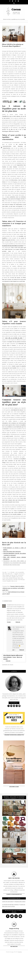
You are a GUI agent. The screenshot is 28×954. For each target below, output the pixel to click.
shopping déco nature (20, 901)
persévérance (9, 579)
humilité (11, 578)
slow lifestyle (21, 579)
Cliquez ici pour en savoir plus (14, 894)
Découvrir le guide (14, 786)
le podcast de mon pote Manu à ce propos (12, 245)
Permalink (18, 622)
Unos (12, 951)
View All (24, 864)
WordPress (20, 951)
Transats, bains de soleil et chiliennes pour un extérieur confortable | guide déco (14, 588)
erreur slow (5, 578)
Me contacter (14, 946)
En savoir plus (14, 703)
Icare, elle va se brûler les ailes (13, 338)
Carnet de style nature (7, 901)
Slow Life (10, 573)
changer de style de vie (11, 575)
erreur (20, 576)
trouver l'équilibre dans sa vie (10, 581)
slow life (15, 579)
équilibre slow (15, 576)
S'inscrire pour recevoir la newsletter (14, 735)
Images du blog (14, 928)
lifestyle (15, 578)
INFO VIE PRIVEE (14, 878)
